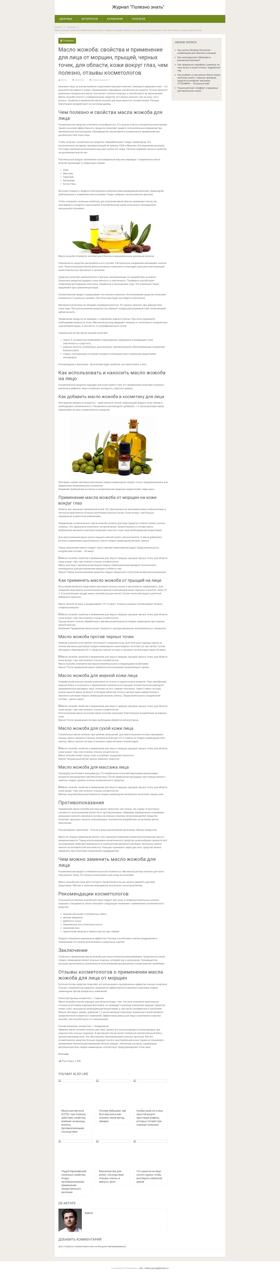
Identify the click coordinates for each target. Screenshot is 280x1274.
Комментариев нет (101, 80)
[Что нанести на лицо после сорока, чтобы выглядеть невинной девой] (150, 1153)
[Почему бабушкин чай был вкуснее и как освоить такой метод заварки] (113, 1093)
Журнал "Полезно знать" (138, 7)
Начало (58, 27)
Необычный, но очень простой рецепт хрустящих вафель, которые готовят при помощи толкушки (149, 1117)
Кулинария (115, 18)
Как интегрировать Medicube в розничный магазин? (194, 59)
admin (64, 80)
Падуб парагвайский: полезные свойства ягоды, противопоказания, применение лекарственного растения (74, 1182)
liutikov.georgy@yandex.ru (157, 1268)
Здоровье (65, 18)
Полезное (138, 18)
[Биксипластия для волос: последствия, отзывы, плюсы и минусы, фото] (113, 1153)
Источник (63, 1054)
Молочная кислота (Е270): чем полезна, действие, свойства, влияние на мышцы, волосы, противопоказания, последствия (73, 1121)
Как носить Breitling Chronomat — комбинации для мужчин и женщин (196, 51)
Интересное (89, 18)
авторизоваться (117, 1246)
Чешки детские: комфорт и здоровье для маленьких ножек (197, 89)
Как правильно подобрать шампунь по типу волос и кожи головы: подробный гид (198, 67)
